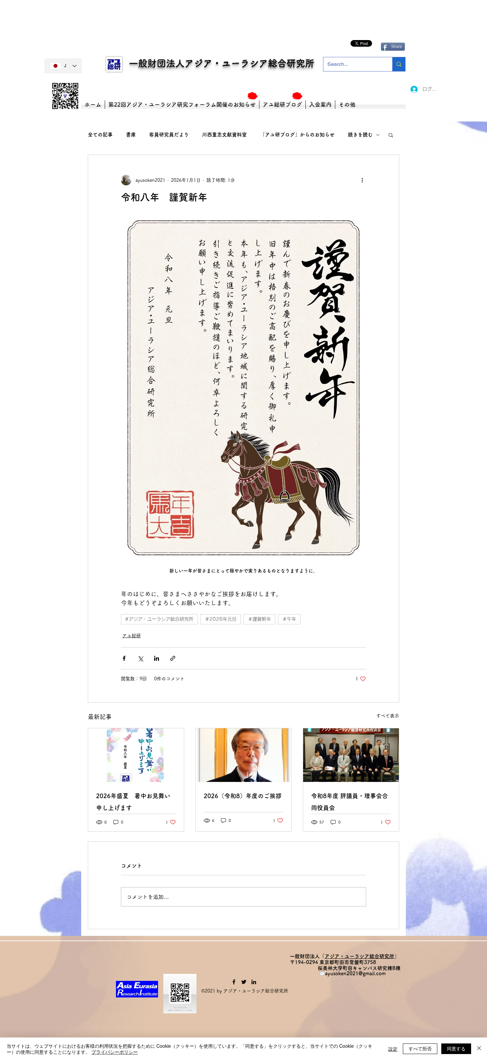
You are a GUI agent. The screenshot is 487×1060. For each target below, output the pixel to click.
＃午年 (289, 619)
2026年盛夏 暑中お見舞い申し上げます (133, 802)
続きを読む (360, 134)
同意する (456, 1048)
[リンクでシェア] (173, 658)
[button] (391, 134)
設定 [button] (393, 1048)
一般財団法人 (153, 63)
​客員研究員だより (169, 134)
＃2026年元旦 (221, 619)
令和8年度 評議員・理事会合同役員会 (349, 802)
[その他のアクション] (362, 180)
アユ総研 (131, 635)
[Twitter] (244, 982)
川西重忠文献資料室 (224, 134)
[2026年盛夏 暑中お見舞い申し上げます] (136, 755)
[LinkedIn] (253, 982)
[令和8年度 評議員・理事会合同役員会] (351, 755)
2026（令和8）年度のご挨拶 (243, 796)
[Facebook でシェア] (124, 658)
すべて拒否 (420, 1048)
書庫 (131, 134)
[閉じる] (479, 1049)
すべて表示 (387, 715)
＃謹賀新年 (259, 619)
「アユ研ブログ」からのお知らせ (297, 134)
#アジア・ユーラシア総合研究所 (159, 619)
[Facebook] (234, 982)
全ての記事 (100, 134)
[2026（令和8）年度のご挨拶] (244, 755)
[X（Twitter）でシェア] (140, 658)
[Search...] (398, 64)
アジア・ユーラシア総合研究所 (249, 63)
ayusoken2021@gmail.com (355, 973)
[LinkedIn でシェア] (156, 658)
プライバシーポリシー (114, 1051)
